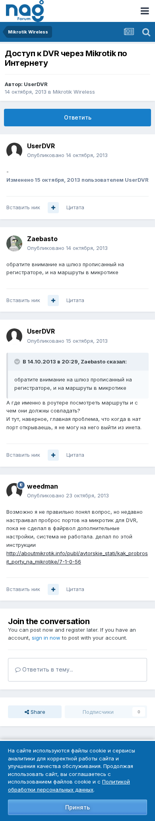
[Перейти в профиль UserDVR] (14, 151)
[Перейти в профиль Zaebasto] (14, 243)
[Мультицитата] (53, 207)
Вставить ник (23, 207)
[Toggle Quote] (17, 361)
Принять (77, 807)
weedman (42, 486)
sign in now (46, 637)
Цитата (75, 207)
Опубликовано (67, 155)
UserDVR (36, 84)
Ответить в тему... (47, 669)
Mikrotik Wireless (74, 91)
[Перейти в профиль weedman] (14, 491)
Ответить (77, 117)
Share (37, 712)
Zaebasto (42, 239)
